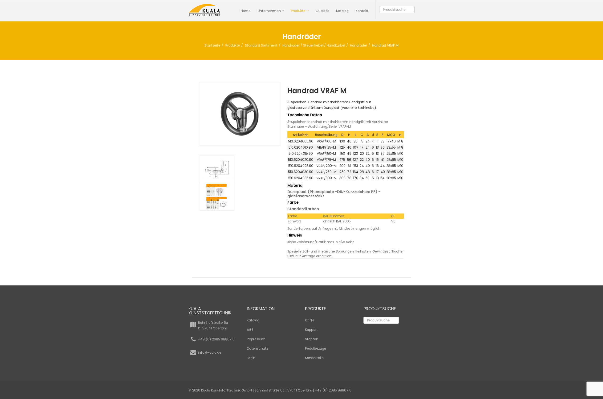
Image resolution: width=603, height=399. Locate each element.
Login (251, 358)
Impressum (256, 339)
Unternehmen (269, 10)
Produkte (298, 10)
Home (246, 10)
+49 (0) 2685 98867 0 (216, 339)
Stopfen (311, 339)
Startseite (212, 45)
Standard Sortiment (261, 45)
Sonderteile (314, 358)
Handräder (358, 45)
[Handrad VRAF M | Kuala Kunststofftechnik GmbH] (239, 114)
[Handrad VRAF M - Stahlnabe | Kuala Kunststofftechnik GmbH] (239, 197)
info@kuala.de (209, 352)
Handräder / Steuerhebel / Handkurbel (313, 45)
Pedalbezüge (315, 348)
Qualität (322, 10)
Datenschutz (257, 348)
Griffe (309, 320)
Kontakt (362, 10)
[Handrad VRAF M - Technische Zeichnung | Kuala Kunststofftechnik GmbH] (239, 169)
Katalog (342, 10)
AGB (250, 329)
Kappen (311, 329)
